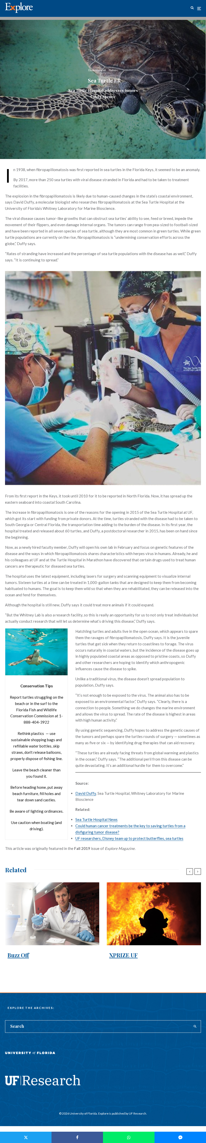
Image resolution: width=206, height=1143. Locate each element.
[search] (195, 1026)
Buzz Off (18, 955)
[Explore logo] (19, 7)
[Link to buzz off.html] (52, 913)
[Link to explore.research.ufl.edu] (192, 8)
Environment (97, 70)
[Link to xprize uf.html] (154, 913)
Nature (113, 70)
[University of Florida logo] (30, 1056)
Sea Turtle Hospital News (96, 819)
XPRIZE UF (123, 955)
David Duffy (85, 793)
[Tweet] (26, 1137)
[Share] (77, 1137)
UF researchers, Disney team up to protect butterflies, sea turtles (129, 838)
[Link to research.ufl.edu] (42, 1084)
